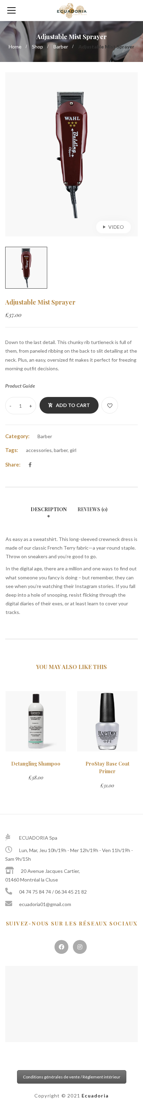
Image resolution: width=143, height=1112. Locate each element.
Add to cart (73, 405)
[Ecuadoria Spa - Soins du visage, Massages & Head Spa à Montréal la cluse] (72, 10)
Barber (60, 46)
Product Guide (20, 386)
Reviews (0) (92, 509)
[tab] (51, 513)
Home (15, 46)
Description (49, 509)
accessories (39, 450)
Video (116, 227)
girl (73, 450)
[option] (71, 154)
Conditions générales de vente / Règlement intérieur (71, 1076)
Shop (37, 46)
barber (61, 450)
